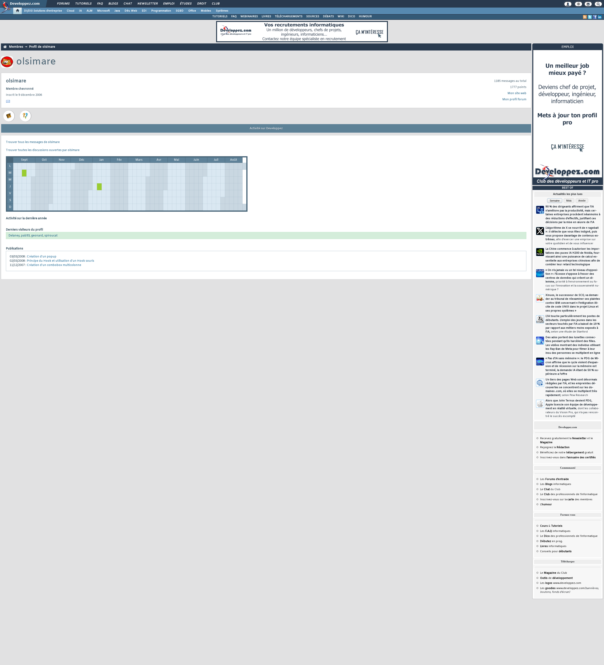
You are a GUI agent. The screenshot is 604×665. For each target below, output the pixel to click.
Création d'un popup (41, 257)
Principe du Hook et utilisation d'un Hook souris (60, 261)
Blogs (113, 4)
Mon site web (517, 93)
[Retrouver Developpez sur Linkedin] (600, 17)
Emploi (169, 4)
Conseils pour (556, 551)
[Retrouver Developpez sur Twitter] (590, 17)
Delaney (14, 236)
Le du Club (553, 573)
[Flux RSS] (585, 17)
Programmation (161, 11)
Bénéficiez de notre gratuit (566, 452)
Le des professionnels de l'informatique (569, 494)
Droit (201, 4)
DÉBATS (328, 16)
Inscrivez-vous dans (568, 457)
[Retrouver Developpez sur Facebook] (595, 17)
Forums (63, 4)
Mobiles (206, 11)
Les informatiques (555, 484)
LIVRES (266, 16)
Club (215, 4)
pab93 (25, 236)
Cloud (70, 11)
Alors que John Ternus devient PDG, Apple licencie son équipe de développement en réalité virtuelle (572, 408)
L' (546, 504)
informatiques (553, 546)
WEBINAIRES (249, 16)
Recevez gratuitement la (563, 438)
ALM (89, 11)
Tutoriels (83, 4)
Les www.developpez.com (560, 583)
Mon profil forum (514, 99)
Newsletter (147, 4)
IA (80, 11)
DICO (351, 16)
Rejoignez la (555, 447)
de (556, 578)
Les (554, 479)
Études (185, 4)
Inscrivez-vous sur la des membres (566, 499)
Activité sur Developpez (266, 128)
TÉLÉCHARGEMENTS (288, 16)
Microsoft (103, 11)
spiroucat (51, 236)
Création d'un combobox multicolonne (54, 265)
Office (192, 11)
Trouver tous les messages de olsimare (33, 142)
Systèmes (222, 11)
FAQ (99, 4)
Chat (127, 4)
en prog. (551, 541)
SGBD (180, 11)
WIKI (341, 16)
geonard (37, 236)
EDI (144, 11)
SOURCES (312, 16)
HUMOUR (365, 16)
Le (545, 489)
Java (117, 11)
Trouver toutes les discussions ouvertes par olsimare (43, 150)
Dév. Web (131, 11)
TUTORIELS (219, 16)
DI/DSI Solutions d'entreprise (43, 11)
